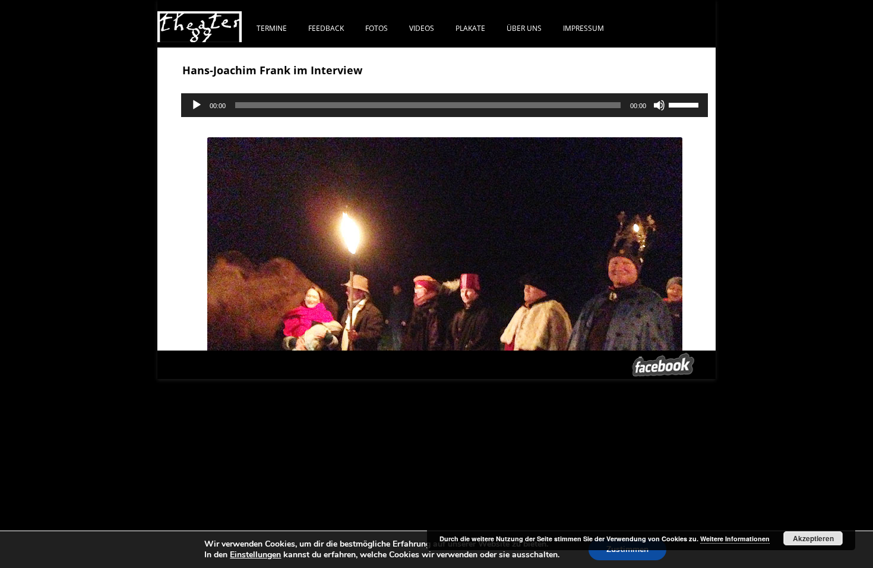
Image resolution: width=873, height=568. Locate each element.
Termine (272, 28)
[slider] (685, 104)
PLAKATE (470, 28)
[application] (444, 105)
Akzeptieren (813, 538)
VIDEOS (421, 28)
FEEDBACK (326, 28)
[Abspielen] (197, 105)
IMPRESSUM (583, 28)
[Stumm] (659, 105)
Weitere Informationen (735, 538)
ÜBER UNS (524, 28)
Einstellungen (255, 555)
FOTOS (376, 28)
